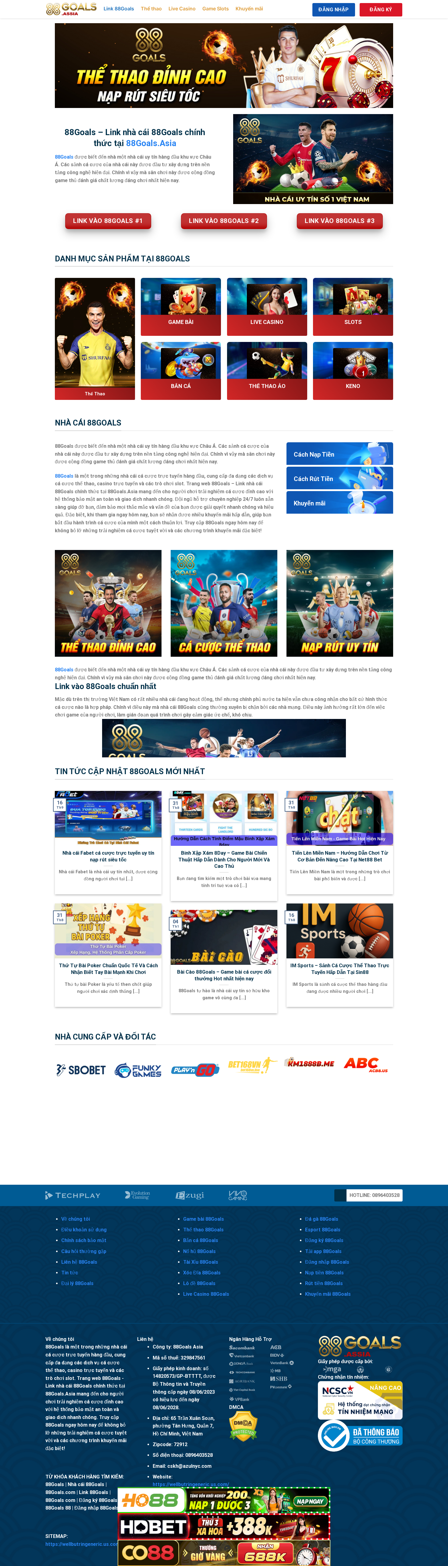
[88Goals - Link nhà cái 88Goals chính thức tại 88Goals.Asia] (72, 9)
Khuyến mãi (249, 8)
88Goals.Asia (151, 143)
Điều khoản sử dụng (84, 1230)
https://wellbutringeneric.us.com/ (191, 1484)
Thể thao (151, 8)
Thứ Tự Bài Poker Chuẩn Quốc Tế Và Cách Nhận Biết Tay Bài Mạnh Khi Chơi (108, 969)
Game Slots (215, 8)
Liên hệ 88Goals (79, 1262)
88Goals (64, 476)
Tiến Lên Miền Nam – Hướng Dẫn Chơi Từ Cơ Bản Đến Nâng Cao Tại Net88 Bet (340, 856)
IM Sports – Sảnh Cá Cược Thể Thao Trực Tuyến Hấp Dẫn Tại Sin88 (339, 969)
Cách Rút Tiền (313, 479)
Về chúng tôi (75, 1219)
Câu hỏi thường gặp (83, 1251)
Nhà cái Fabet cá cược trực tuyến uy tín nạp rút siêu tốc (108, 856)
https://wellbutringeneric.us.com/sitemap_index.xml (104, 1544)
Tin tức (69, 1273)
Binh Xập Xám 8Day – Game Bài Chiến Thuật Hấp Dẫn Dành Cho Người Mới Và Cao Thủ (224, 859)
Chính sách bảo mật (83, 1240)
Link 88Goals (119, 8)
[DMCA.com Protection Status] (243, 1426)
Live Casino (182, 8)
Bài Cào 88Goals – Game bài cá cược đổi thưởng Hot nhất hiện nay (224, 975)
